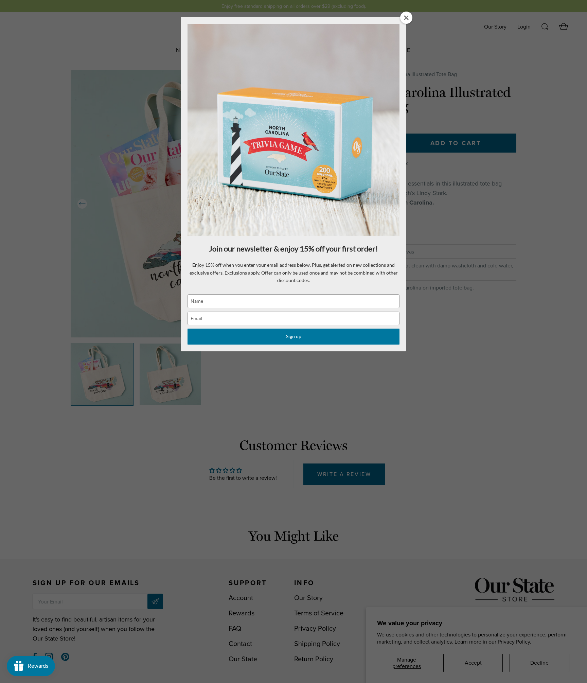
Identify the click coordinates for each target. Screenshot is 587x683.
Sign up (293, 336)
